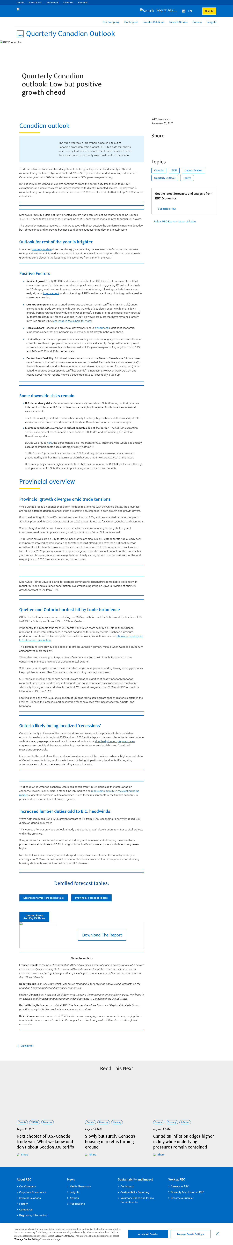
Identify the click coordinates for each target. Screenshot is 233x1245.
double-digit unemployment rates (115, 741)
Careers (197, 22)
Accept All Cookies (148, 1234)
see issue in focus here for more (72, 320)
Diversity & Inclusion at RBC (187, 1192)
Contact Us (25, 1209)
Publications (77, 1203)
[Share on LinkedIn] (173, 145)
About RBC (83, 2)
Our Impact (131, 22)
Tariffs (187, 178)
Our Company (111, 22)
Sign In (209, 11)
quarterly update (42, 249)
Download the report (102, 935)
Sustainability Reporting (134, 1192)
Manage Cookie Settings (190, 1234)
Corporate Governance (32, 1192)
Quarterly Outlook (164, 178)
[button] (158, 11)
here (49, 442)
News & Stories (178, 22)
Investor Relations (153, 22)
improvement (51, 293)
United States (35, 2)
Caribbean (68, 2)
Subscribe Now (167, 208)
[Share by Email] (182, 145)
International (52, 2)
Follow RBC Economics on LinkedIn (175, 221)
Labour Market (193, 170)
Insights (211, 22)
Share (24, 1154)
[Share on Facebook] (154, 145)
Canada (20, 2)
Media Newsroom (80, 1186)
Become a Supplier (182, 1198)
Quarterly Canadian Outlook (70, 34)
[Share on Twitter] (164, 145)
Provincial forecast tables (91, 897)
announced (101, 327)
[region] (116, 1234)
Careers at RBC (180, 1186)
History (23, 1203)
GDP (174, 170)
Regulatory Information (33, 1215)
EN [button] (190, 11)
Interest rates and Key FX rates (34, 917)
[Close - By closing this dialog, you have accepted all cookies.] (217, 1233)
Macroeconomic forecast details (43, 897)
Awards (74, 1198)
